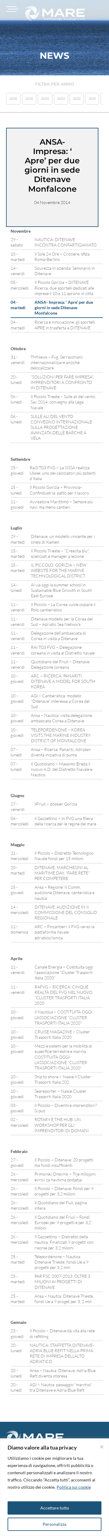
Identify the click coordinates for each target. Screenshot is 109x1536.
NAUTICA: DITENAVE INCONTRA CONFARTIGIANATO (66, 242)
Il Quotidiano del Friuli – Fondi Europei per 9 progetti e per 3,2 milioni (63, 1222)
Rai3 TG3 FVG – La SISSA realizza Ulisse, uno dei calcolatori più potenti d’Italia (63, 473)
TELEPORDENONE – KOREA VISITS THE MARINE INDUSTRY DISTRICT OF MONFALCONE (61, 735)
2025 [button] (29, 98)
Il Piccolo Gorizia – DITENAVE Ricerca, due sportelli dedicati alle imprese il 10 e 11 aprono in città (64, 288)
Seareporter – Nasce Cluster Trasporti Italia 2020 (61, 1093)
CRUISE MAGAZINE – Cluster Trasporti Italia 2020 (62, 1034)
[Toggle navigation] (11, 9)
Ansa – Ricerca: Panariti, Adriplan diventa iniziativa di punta (61, 752)
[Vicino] (101, 1446)
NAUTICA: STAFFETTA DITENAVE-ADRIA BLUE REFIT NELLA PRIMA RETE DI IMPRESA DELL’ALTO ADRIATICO (62, 1353)
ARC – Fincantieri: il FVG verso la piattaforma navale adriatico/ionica (64, 932)
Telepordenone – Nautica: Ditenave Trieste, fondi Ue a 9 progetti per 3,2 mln (61, 1262)
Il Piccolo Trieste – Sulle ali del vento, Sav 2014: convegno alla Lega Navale (63, 402)
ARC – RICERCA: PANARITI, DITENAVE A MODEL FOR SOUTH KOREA (63, 681)
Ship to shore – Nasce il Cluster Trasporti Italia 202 (63, 1079)
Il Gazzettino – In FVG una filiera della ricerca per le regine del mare (65, 821)
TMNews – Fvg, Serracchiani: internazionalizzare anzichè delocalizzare (57, 362)
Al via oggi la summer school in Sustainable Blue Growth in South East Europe (61, 590)
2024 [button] (45, 98)
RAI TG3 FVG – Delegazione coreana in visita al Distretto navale (63, 650)
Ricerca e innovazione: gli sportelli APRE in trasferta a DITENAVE (65, 324)
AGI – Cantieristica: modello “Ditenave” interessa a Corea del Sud (60, 701)
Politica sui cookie (74, 1487)
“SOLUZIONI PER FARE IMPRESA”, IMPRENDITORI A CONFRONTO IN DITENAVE (62, 382)
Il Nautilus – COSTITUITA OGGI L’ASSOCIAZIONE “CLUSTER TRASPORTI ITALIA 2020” (63, 1017)
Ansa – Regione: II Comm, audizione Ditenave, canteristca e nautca (64, 892)
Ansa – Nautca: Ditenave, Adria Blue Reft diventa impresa (63, 1373)
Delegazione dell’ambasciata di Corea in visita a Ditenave (58, 635)
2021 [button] (92, 98)
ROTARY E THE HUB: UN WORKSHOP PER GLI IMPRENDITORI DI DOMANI (62, 1125)
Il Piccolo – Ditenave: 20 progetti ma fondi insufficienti (64, 1162)
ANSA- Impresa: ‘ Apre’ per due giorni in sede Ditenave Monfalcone (64, 308)
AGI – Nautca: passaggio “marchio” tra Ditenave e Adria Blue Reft (61, 1387)
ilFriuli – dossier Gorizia (56, 803)
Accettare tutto (54, 1507)
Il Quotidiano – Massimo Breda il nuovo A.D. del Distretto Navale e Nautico (61, 769)
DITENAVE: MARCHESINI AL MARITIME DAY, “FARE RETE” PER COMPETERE (62, 873)
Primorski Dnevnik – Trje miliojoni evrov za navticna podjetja (65, 1176)
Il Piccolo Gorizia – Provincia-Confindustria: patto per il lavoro (59, 490)
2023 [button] (61, 98)
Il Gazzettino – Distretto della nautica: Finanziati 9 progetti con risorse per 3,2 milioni (64, 1242)
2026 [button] (13, 98)
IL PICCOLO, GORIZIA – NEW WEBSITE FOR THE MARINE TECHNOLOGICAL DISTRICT (58, 570)
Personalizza (54, 1524)
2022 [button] (77, 98)
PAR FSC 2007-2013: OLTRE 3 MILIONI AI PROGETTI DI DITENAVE (62, 1281)
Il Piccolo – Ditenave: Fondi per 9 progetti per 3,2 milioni (64, 1191)
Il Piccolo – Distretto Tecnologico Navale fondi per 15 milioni (64, 855)
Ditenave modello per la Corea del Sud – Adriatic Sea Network (62, 621)
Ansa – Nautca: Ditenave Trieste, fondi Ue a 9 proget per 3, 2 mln (64, 1298)
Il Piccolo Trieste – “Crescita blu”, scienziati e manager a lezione (60, 553)
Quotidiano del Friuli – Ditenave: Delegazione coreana (60, 664)
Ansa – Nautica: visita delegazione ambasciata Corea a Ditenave (61, 718)
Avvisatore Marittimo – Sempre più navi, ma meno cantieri (61, 504)
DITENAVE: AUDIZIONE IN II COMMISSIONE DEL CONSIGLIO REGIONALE (66, 912)
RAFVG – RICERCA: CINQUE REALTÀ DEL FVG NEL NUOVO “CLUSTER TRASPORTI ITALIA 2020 (63, 995)
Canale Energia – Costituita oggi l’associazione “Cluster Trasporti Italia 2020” (64, 972)
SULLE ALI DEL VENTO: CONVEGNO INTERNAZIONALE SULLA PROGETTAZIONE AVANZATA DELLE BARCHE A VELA (61, 427)
